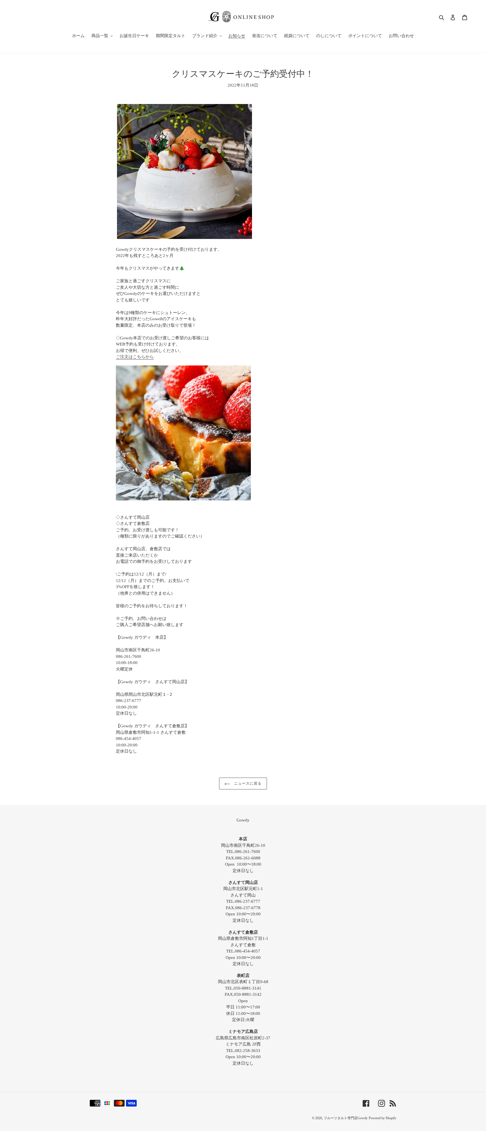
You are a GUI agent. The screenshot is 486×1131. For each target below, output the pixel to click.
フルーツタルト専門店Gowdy (346, 1118)
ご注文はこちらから (135, 357)
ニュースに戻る (247, 783)
